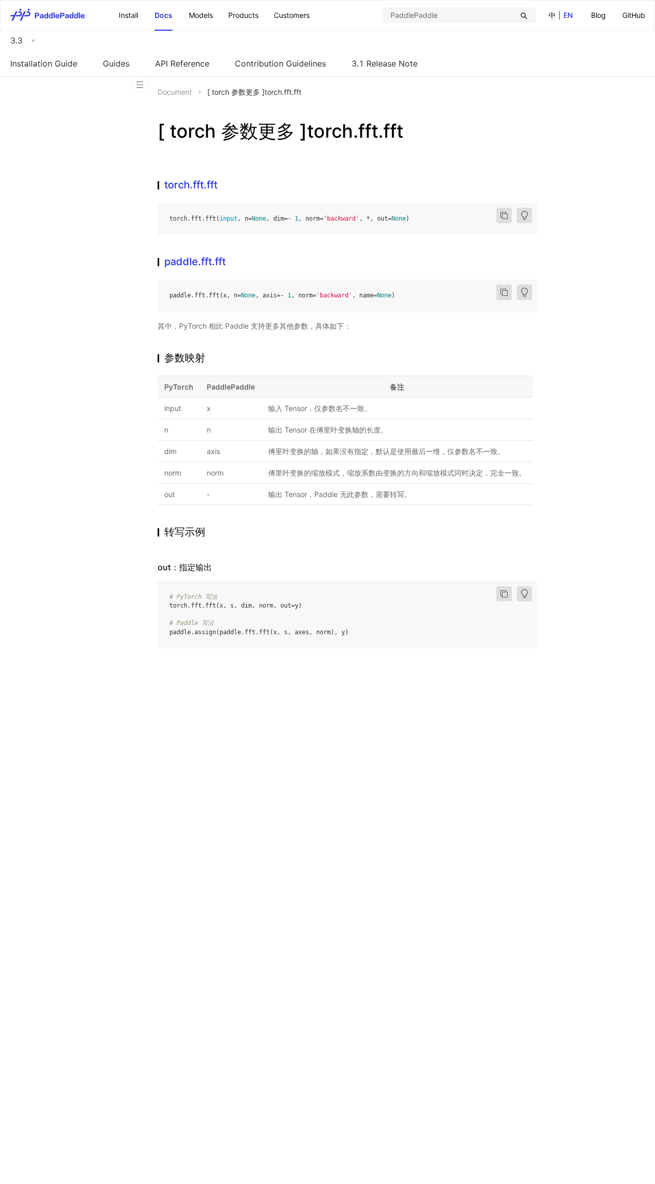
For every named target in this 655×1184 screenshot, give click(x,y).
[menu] (618, 15)
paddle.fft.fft (195, 261)
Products (243, 15)
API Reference (182, 63)
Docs (163, 15)
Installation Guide (43, 63)
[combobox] (459, 15)
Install (128, 15)
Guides (116, 63)
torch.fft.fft (190, 185)
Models (201, 15)
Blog (598, 15)
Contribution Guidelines (280, 63)
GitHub (633, 15)
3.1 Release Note (385, 63)
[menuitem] (598, 16)
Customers (292, 15)
